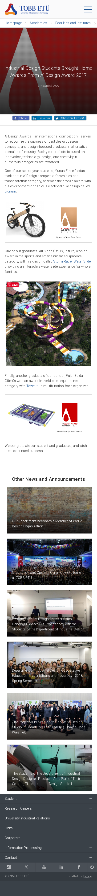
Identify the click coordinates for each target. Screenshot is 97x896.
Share (23, 118)
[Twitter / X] (26, 867)
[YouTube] (44, 867)
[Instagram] (9, 867)
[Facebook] (79, 867)
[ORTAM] (92, 867)
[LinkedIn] (61, 867)
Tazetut (32, 386)
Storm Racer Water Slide (72, 261)
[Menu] (88, 10)
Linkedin (44, 118)
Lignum (10, 191)
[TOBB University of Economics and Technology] (27, 9)
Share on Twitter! (72, 118)
